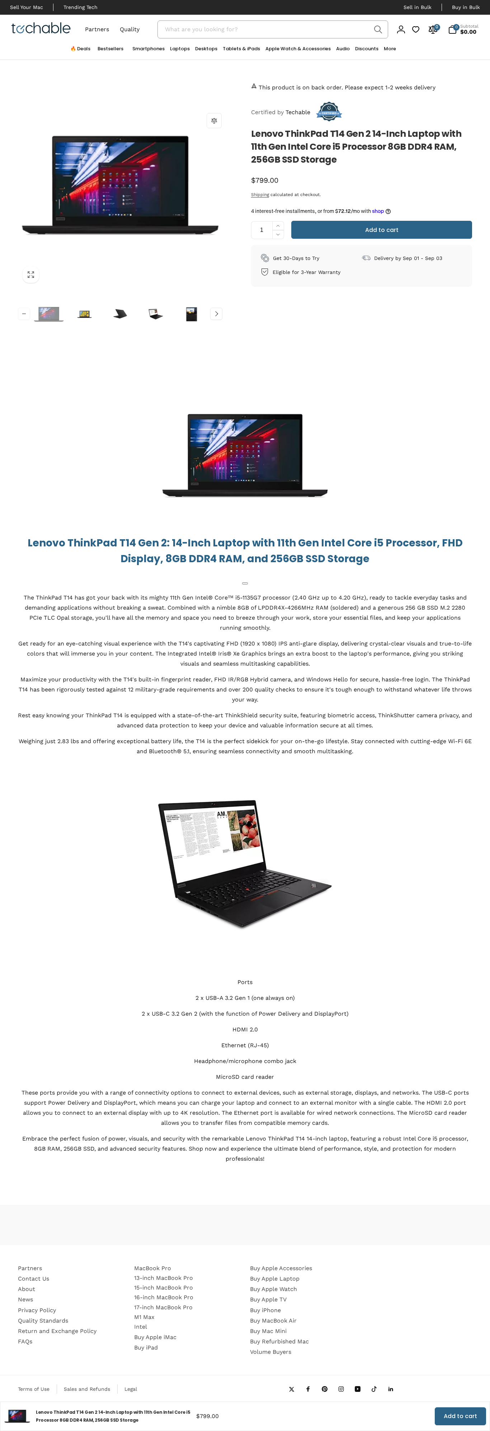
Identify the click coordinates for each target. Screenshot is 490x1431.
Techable (280, 112)
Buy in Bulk (466, 7)
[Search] (378, 29)
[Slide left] (24, 314)
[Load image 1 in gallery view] (48, 314)
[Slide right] (216, 314)
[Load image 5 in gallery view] (191, 314)
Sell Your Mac (26, 7)
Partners (97, 29)
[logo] (41, 29)
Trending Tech (80, 7)
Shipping (260, 194)
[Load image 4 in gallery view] (156, 314)
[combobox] (272, 29)
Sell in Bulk (418, 7)
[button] (146, 50)
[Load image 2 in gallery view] (84, 314)
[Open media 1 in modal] (120, 185)
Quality (130, 29)
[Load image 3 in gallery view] (120, 314)
